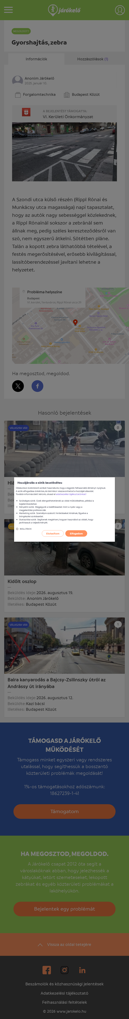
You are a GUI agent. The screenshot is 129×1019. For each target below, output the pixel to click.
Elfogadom (76, 533)
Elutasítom (52, 533)
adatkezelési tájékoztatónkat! (71, 494)
